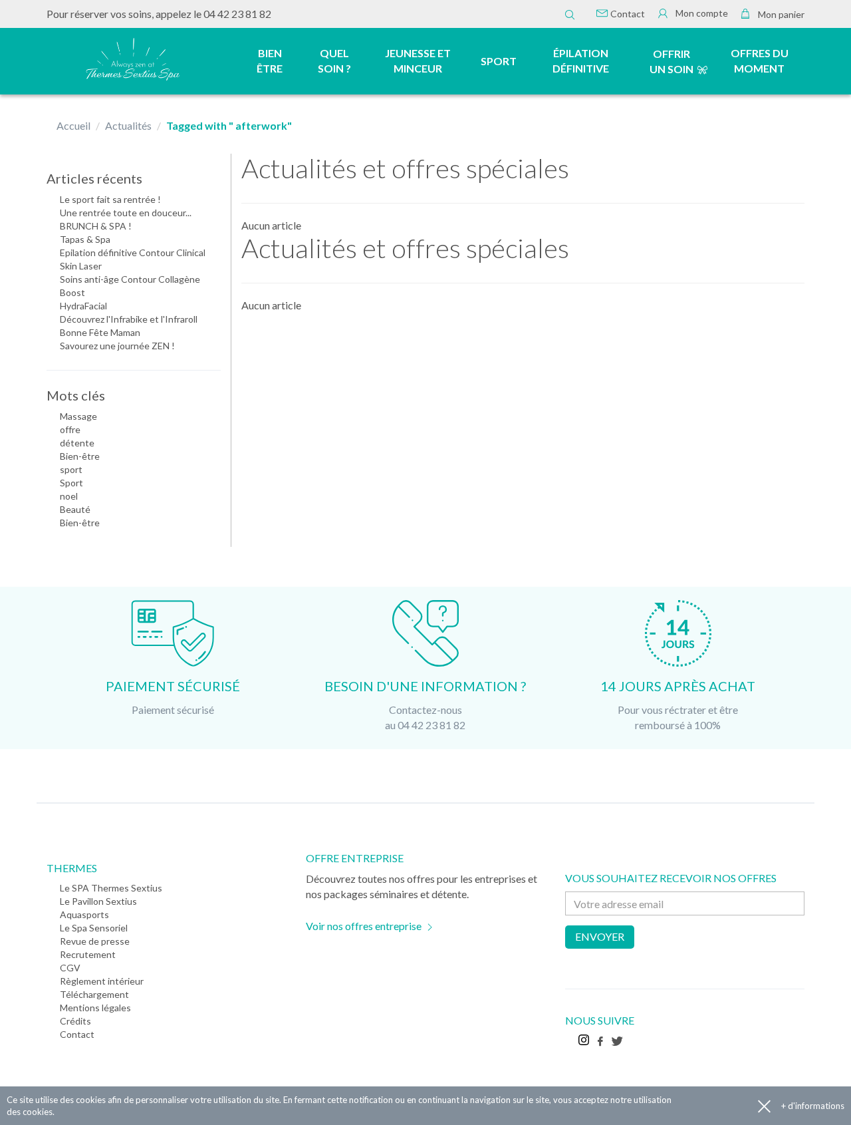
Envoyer (599, 936)
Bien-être (80, 456)
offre (70, 429)
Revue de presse (95, 941)
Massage (78, 416)
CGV (70, 967)
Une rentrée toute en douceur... (125, 212)
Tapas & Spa (85, 239)
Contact (626, 13)
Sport (71, 482)
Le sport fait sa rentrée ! (110, 199)
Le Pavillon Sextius (98, 901)
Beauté (75, 509)
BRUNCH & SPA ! (96, 226)
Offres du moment (760, 61)
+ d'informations (812, 1105)
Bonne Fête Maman (100, 332)
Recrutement (88, 954)
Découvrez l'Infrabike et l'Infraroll (128, 319)
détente (77, 442)
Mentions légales (95, 1007)
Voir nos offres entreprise (364, 925)
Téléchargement (94, 994)
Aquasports (84, 914)
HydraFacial (83, 305)
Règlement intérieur (102, 981)
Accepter (764, 1106)
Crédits (75, 1021)
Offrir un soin (671, 61)
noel (69, 496)
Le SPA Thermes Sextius (111, 887)
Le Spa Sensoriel (94, 927)
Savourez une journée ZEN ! (117, 345)
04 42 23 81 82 (237, 13)
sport (71, 469)
